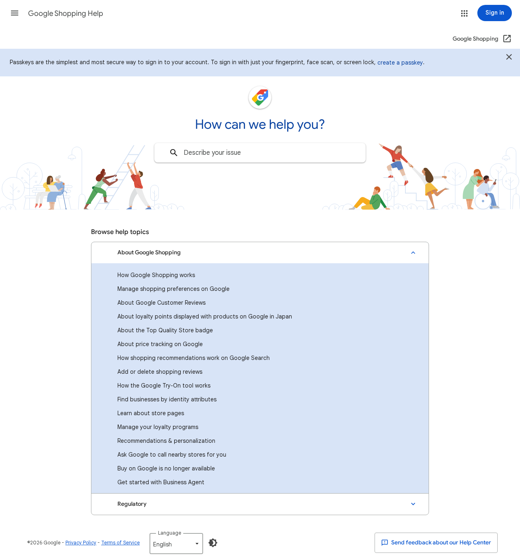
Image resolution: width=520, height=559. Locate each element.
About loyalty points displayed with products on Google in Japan (204, 316)
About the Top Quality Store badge (165, 330)
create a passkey (400, 62)
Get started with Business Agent (160, 482)
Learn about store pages (150, 413)
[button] (14, 13)
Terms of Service (120, 543)
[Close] (509, 58)
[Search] (174, 152)
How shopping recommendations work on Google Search (193, 358)
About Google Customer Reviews (161, 302)
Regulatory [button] (132, 503)
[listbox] (176, 543)
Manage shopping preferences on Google (173, 288)
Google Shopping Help (65, 13)
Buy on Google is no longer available (166, 468)
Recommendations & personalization (166, 440)
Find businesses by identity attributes (167, 399)
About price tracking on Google (160, 344)
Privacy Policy (80, 543)
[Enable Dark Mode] (213, 542)
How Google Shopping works (156, 275)
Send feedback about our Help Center (440, 542)
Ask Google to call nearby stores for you (171, 454)
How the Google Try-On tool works (163, 385)
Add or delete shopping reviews (159, 371)
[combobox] (260, 152)
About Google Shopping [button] (149, 252)
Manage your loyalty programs (157, 427)
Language (169, 533)
